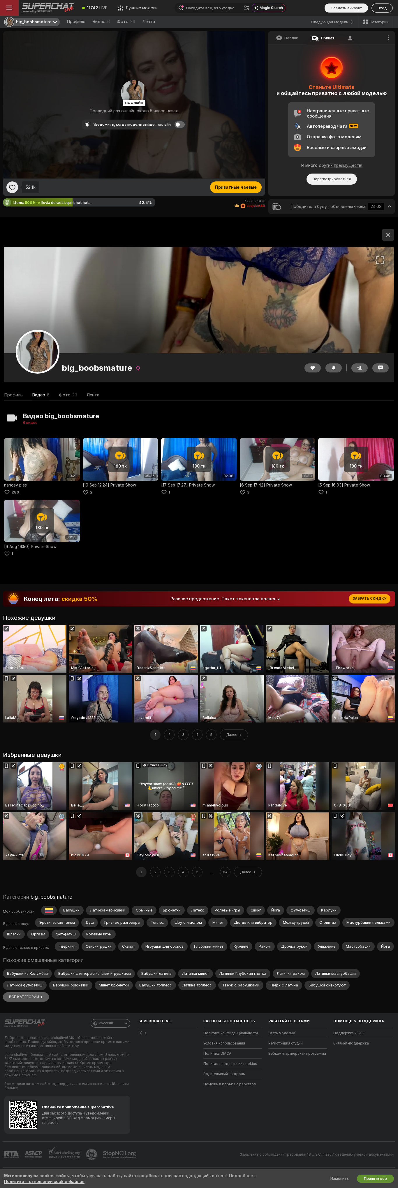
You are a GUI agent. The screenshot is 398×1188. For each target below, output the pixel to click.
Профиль (76, 21)
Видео (101, 21)
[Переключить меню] (9, 8)
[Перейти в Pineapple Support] (92, 1154)
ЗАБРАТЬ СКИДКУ (369, 598)
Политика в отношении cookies (230, 1064)
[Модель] (388, 235)
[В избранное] (12, 187)
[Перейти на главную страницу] (48, 8)
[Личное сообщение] (380, 367)
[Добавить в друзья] (359, 367)
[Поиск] (246, 8)
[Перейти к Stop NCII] (120, 1154)
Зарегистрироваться (332, 179)
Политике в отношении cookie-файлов (44, 1181)
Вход (382, 8)
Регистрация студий (285, 1043)
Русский (106, 1023)
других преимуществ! (340, 165)
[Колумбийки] (49, 910)
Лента (148, 21)
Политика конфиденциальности (230, 1033)
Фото (126, 21)
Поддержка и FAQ (348, 1033)
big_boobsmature (51, 897)
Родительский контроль (224, 1074)
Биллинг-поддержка (351, 1043)
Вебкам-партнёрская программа (297, 1053)
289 (15, 492)
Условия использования (224, 1043)
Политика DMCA (217, 1053)
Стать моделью (281, 1033)
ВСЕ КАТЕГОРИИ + (26, 997)
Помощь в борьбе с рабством (229, 1084)
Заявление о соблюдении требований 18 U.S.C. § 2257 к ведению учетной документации (316, 1154)
